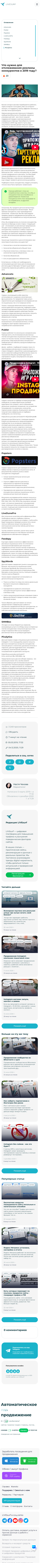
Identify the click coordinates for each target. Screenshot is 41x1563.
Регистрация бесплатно (18, 874)
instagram (7, 938)
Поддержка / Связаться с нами (16, 1490)
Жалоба (14, 1487)
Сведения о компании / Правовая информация (18, 1558)
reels (21, 1083)
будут (20, 1126)
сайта (16, 1185)
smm (15, 938)
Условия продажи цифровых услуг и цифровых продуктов (19, 1552)
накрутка (23, 1185)
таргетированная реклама (13, 941)
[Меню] (37, 4)
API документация (12, 1501)
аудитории (8, 1185)
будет (6, 1126)
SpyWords (7, 41)
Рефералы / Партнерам (13, 1495)
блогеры (28, 941)
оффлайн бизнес (25, 893)
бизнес (19, 896)
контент (6, 984)
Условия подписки (11, 1547)
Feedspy (7, 39)
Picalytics (8, 47)
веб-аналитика (23, 1230)
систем (31, 1185)
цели (5, 1233)
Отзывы (5, 1506)
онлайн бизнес (9, 896)
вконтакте (7, 1040)
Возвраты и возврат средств (16, 1543)
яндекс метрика (9, 1230)
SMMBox (7, 44)
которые (13, 1273)
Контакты (28, 1506)
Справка (6, 1487)
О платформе (16, 1506)
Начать (24, 1430)
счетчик (34, 1230)
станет (26, 1126)
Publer (6, 30)
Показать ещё (20, 1026)
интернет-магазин (10, 893)
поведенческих (24, 1273)
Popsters (7, 33)
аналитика (29, 1083)
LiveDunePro (8, 36)
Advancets (7, 27)
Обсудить (13, 732)
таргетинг (22, 1040)
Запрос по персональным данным (19, 1540)
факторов (7, 1276)
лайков (12, 1126)
